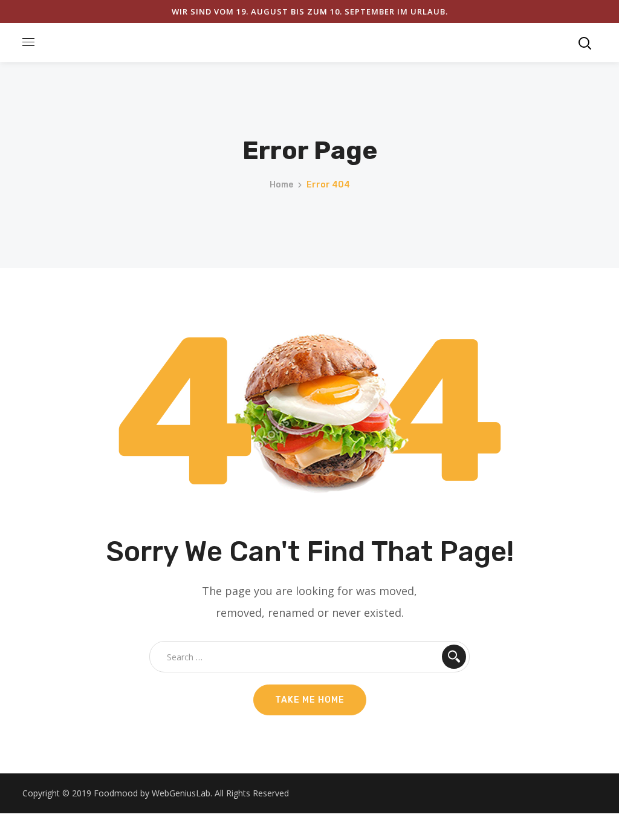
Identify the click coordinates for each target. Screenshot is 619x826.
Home (281, 185)
